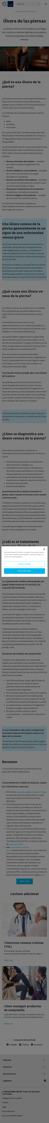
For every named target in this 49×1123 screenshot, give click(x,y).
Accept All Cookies (24, 571)
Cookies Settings (24, 564)
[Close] (44, 549)
